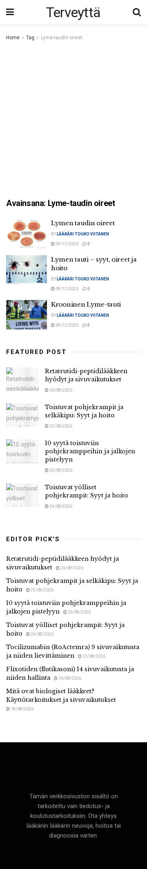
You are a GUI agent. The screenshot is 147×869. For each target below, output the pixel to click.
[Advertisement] (73, 120)
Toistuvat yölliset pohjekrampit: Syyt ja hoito (86, 491)
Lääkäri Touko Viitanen (83, 234)
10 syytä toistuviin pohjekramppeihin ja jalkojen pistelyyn (90, 451)
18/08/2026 (21, 709)
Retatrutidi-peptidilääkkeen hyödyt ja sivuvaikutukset (86, 375)
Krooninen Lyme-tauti (86, 304)
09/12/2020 (66, 244)
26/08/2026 (60, 390)
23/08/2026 (93, 656)
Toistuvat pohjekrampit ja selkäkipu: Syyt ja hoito (84, 411)
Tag (30, 37)
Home (13, 37)
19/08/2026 (69, 678)
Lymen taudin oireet (82, 223)
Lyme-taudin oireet (61, 37)
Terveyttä (73, 12)
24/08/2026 (60, 506)
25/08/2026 (60, 426)
